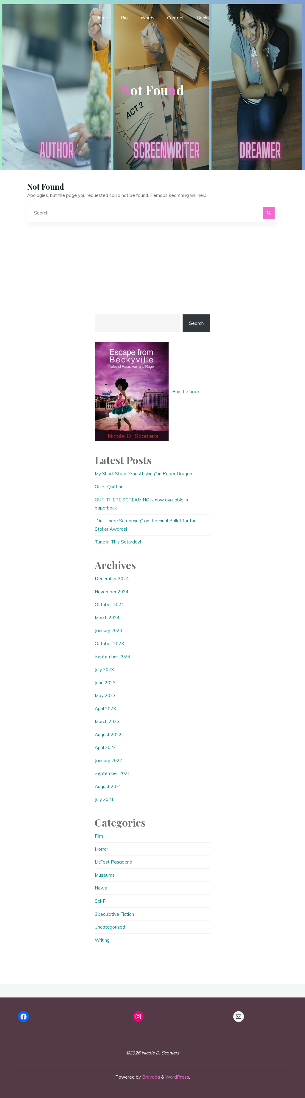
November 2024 (111, 591)
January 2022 (108, 760)
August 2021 (108, 786)
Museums (105, 875)
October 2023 (109, 643)
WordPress (177, 1077)
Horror (101, 849)
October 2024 (109, 604)
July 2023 (104, 669)
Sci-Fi (100, 901)
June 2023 (105, 682)
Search (196, 323)
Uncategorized (110, 927)
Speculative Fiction (114, 914)
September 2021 (112, 773)
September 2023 (112, 656)
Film (99, 836)
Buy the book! (186, 391)
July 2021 (104, 799)
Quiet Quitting (109, 486)
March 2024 (107, 617)
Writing (102, 940)
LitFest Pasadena (113, 862)
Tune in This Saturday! (118, 542)
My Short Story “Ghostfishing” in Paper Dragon (143, 473)
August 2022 (108, 734)
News (101, 888)
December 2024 (112, 578)
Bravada (150, 1077)
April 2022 (105, 747)
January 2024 (108, 630)
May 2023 (105, 695)
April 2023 (105, 708)
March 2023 (107, 721)
